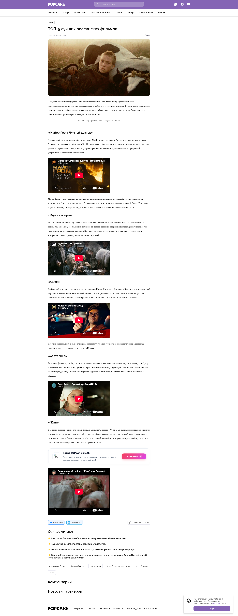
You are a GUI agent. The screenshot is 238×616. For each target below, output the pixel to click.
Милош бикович (141, 566)
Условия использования (111, 608)
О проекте (79, 608)
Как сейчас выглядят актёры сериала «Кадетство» (79, 544)
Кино (119, 12)
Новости (52, 12)
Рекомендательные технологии (142, 608)
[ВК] (175, 4)
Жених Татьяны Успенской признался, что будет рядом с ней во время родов (93, 549)
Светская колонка (101, 12)
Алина (147, 35)
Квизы (161, 12)
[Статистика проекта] (182, 610)
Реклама (92, 608)
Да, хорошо (212, 608)
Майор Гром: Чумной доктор (118, 566)
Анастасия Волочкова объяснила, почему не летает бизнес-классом (88, 538)
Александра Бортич (57, 566)
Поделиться (58, 523)
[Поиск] (97, 4)
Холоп (51, 573)
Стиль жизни (146, 12)
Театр (130, 12)
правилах (216, 603)
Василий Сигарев (78, 566)
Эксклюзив (80, 12)
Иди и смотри (95, 566)
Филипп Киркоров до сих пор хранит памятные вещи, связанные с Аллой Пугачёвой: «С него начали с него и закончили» (97, 556)
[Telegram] (182, 4)
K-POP (65, 12)
